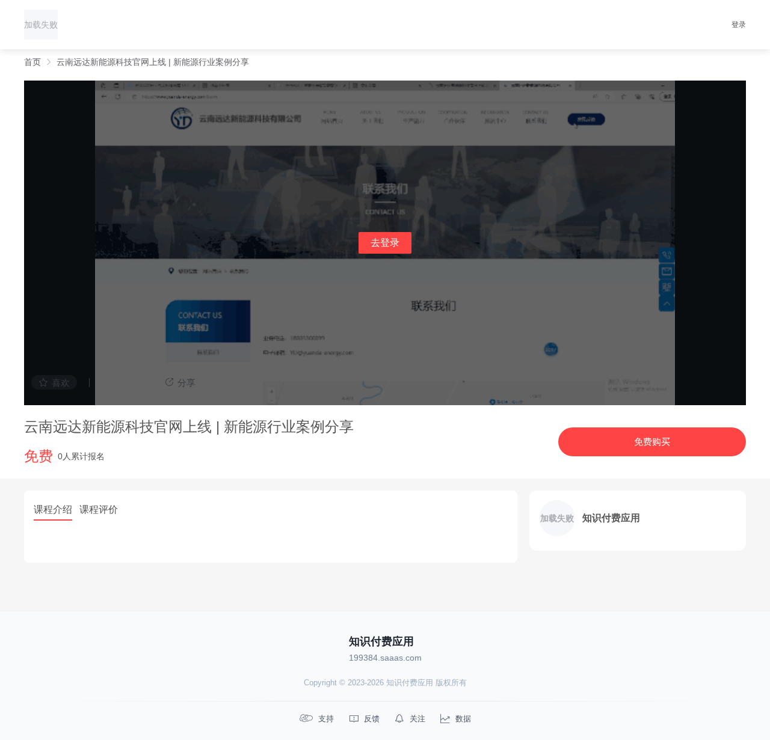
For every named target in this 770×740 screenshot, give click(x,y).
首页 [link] (32, 62)
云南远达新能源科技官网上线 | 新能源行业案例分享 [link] (153, 62)
